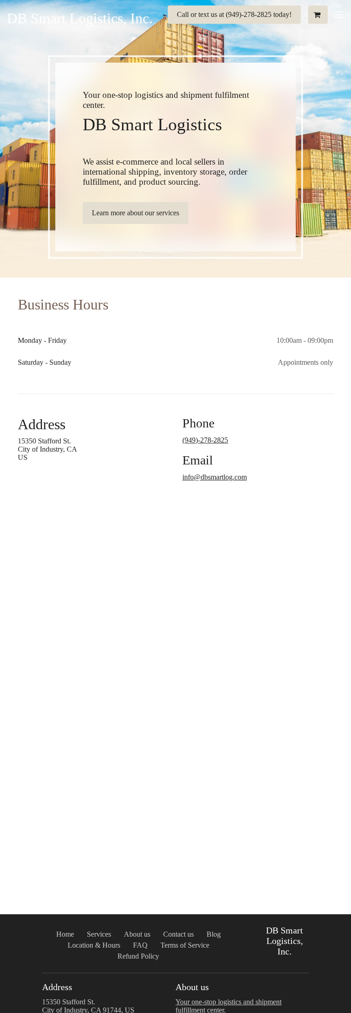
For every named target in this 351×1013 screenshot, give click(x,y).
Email (197, 460)
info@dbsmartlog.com (214, 477)
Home (65, 934)
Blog (214, 934)
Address (41, 424)
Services (99, 934)
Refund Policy (138, 956)
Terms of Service (184, 945)
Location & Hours (94, 945)
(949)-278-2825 (205, 440)
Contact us (178, 934)
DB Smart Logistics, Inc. (80, 18)
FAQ (140, 945)
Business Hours (63, 304)
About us (137, 934)
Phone (198, 423)
